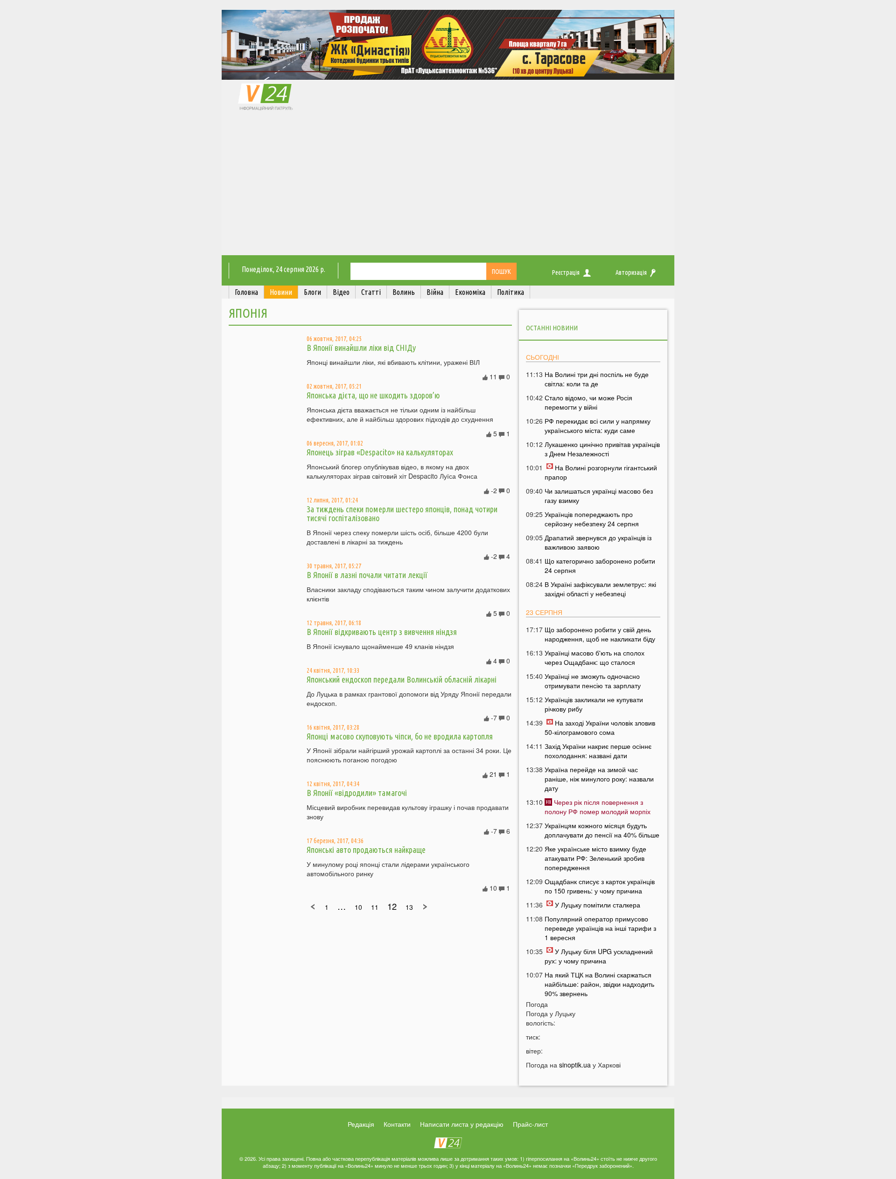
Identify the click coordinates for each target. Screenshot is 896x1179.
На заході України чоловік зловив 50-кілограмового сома (600, 727)
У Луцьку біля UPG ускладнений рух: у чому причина (599, 956)
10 (358, 907)
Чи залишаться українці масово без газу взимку (599, 495)
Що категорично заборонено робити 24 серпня (600, 565)
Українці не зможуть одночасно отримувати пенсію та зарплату (593, 680)
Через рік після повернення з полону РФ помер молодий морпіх (598, 806)
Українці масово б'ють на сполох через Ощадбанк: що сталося (594, 657)
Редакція (361, 1124)
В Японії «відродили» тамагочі (357, 792)
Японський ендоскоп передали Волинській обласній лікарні (402, 679)
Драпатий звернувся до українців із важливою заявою (598, 542)
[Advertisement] (448, 185)
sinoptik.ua (575, 1064)
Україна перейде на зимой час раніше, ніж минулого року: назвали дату (599, 779)
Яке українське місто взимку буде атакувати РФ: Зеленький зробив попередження (595, 858)
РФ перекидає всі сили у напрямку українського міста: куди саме (598, 425)
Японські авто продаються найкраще (366, 849)
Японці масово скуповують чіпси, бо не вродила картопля (400, 736)
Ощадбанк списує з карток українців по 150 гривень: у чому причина (600, 886)
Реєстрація (566, 272)
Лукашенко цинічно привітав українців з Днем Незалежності (602, 449)
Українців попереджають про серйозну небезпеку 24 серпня (592, 518)
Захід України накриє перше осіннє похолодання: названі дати (598, 750)
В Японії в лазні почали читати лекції (367, 574)
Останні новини (552, 328)
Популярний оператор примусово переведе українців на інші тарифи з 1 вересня (600, 928)
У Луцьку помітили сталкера (597, 904)
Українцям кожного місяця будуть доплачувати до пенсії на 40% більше (602, 830)
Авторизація (631, 272)
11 (374, 907)
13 (409, 907)
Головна (246, 292)
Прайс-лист (530, 1124)
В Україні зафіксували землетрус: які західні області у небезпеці (600, 588)
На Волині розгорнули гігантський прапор (601, 472)
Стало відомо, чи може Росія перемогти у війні (588, 402)
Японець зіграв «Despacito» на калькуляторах (380, 452)
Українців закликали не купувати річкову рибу (594, 704)
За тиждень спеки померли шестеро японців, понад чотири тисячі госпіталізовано (402, 513)
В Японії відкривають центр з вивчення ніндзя (382, 631)
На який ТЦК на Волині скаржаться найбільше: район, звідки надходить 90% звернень (599, 984)
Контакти (397, 1124)
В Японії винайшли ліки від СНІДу (361, 347)
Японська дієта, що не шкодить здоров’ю (373, 395)
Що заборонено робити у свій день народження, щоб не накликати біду (600, 634)
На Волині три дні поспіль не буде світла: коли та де (597, 379)
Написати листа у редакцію (462, 1124)
